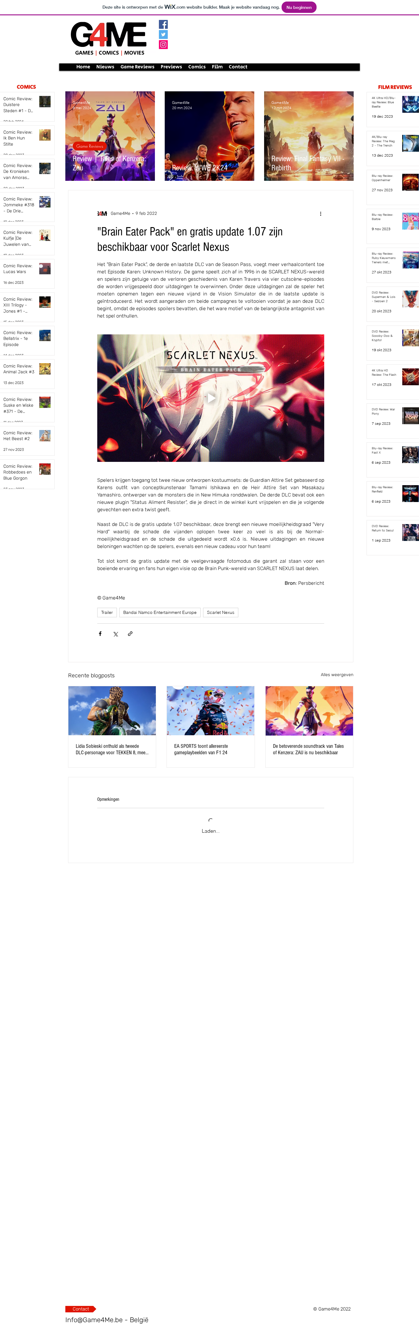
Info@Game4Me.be (94, 1320)
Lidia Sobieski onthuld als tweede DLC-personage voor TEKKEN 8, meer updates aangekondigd (111, 749)
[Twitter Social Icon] (163, 34)
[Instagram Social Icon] (163, 44)
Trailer (107, 612)
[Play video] (210, 398)
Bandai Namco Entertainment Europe (160, 612)
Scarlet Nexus (220, 612)
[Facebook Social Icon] (163, 24)
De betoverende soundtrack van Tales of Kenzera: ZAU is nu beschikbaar (308, 749)
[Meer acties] (320, 213)
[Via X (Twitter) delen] (115, 634)
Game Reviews (89, 146)
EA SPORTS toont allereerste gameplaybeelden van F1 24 (201, 749)
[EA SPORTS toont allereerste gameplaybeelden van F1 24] (210, 710)
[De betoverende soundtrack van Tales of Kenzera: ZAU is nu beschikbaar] (309, 711)
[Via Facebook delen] (100, 634)
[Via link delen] (130, 634)
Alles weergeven (337, 674)
